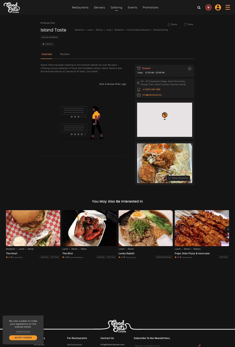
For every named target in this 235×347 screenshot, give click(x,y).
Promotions (150, 7)
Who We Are (39, 345)
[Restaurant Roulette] (208, 7)
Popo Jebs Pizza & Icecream (192, 253)
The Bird (67, 253)
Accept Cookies (23, 338)
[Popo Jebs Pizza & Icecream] (202, 228)
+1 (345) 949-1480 (151, 89)
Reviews (64, 54)
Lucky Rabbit (127, 253)
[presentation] (228, 229)
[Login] (218, 7)
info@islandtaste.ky (152, 95)
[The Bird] (89, 228)
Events (132, 7)
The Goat (11, 253)
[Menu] (227, 10)
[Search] (199, 7)
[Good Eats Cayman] (11, 7)
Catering (116, 7)
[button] (164, 116)
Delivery (99, 7)
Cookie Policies (23, 332)
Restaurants (80, 7)
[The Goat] (33, 228)
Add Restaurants (74, 345)
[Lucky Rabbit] (146, 228)
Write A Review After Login (112, 84)
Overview (47, 54)
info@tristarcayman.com (113, 344)
